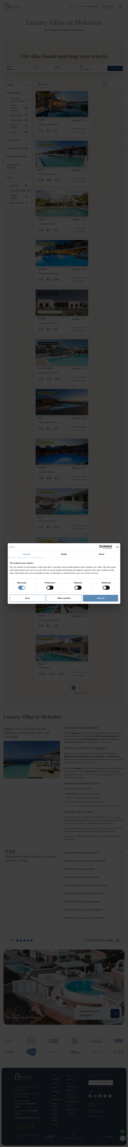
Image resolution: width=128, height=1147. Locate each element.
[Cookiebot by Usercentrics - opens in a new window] (101, 547)
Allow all (100, 598)
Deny (27, 598)
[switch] (50, 588)
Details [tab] (64, 554)
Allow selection (64, 598)
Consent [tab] (26, 554)
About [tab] (101, 554)
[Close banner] (117, 547)
